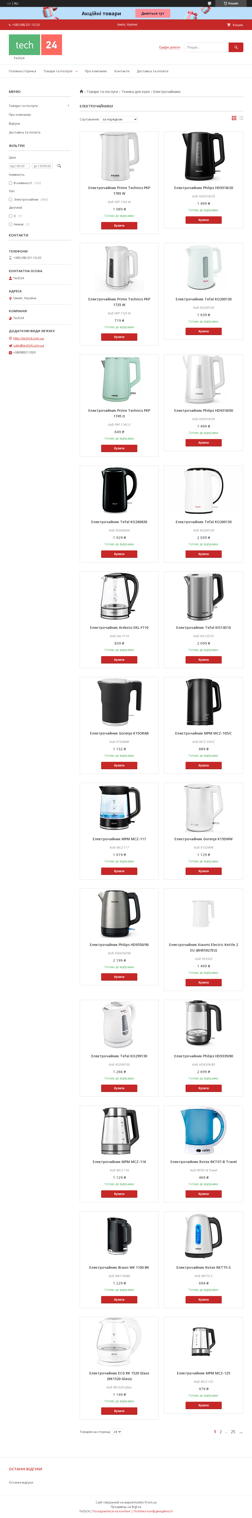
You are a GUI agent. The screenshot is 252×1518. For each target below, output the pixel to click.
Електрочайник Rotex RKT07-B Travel (204, 1161)
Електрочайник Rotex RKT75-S (203, 1267)
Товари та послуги (58, 71)
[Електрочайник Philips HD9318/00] (203, 379)
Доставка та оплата (152, 71)
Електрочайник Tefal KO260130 (204, 521)
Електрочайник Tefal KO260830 (119, 521)
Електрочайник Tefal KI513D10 (203, 627)
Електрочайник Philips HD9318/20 (203, 187)
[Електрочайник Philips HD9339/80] (203, 1024)
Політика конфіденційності (153, 1511)
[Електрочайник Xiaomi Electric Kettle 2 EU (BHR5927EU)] (203, 913)
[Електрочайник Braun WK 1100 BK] (119, 1236)
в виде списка (241, 119)
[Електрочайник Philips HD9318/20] (203, 156)
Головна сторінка (22, 71)
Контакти (121, 71)
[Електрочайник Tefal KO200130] (203, 267)
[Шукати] (236, 47)
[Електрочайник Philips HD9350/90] (119, 913)
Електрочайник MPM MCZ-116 (119, 1161)
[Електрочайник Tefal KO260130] (203, 490)
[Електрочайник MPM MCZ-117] (119, 807)
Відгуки (14, 123)
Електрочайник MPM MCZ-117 (119, 839)
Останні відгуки (21, 1482)
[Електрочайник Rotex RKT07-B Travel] (203, 1130)
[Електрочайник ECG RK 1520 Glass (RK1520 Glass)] (119, 1341)
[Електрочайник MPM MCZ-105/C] (203, 701)
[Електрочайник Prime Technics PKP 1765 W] (119, 156)
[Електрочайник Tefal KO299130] (119, 1024)
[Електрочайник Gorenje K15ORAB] (119, 701)
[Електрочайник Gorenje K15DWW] (203, 807)
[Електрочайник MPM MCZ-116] (119, 1130)
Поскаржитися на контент (111, 1511)
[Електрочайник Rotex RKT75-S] (203, 1236)
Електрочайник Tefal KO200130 (204, 299)
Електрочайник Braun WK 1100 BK (119, 1267)
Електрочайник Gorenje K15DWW (203, 839)
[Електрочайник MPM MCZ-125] (203, 1341)
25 (233, 1431)
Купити (119, 225)
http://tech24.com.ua (28, 338)
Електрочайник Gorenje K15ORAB (119, 733)
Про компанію (96, 71)
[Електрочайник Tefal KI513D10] (203, 596)
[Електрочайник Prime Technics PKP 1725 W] (119, 267)
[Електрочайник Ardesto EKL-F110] (119, 596)
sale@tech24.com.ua (28, 345)
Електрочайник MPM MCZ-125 (203, 1373)
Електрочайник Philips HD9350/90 (119, 944)
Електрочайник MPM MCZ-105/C (203, 733)
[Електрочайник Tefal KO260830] (119, 490)
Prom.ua (151, 1502)
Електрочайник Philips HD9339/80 (203, 1056)
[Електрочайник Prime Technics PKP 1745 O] (119, 379)
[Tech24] (35, 54)
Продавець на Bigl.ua (126, 1507)
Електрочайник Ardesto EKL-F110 (119, 627)
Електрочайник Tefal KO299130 (119, 1056)
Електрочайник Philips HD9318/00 (203, 410)
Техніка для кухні (136, 92)
